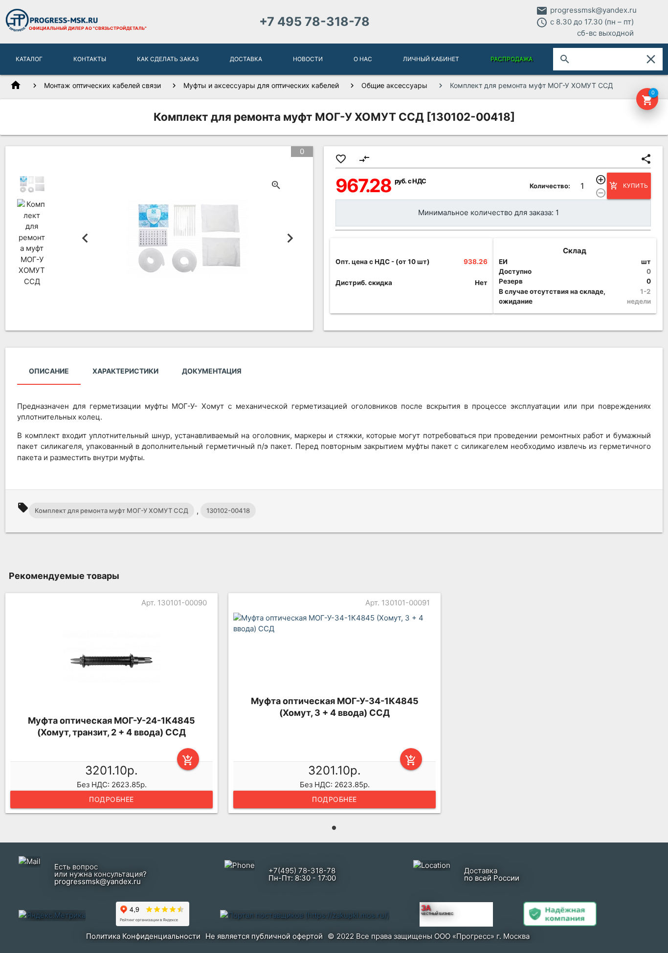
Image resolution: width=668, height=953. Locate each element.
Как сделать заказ (168, 59)
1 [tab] (334, 828)
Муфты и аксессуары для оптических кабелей (261, 85)
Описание (49, 371)
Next (290, 238)
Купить (628, 185)
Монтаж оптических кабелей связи (102, 85)
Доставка (246, 59)
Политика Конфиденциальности (143, 936)
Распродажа (511, 59)
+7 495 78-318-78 (314, 21)
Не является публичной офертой (264, 936)
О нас (363, 59)
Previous (85, 238)
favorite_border (341, 159)
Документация (212, 371)
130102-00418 (228, 510)
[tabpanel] (111, 704)
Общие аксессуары (394, 85)
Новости (308, 59)
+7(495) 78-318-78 (301, 870)
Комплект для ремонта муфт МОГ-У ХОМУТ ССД (111, 510)
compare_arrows (364, 159)
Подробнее (111, 799)
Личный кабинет (431, 59)
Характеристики (125, 371)
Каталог (29, 59)
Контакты (89, 59)
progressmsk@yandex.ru (593, 10)
